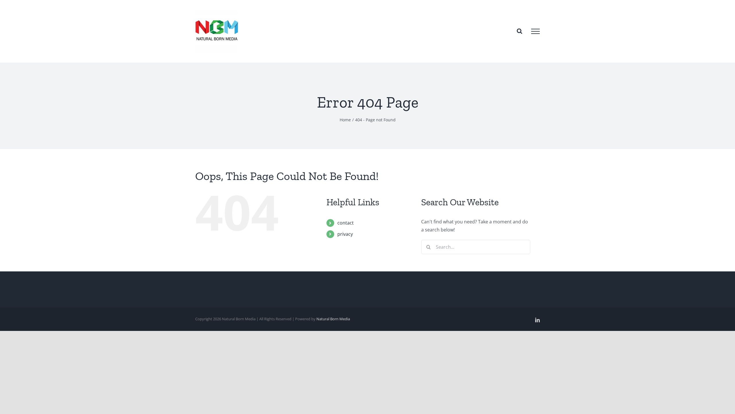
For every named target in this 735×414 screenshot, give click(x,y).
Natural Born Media (333, 318)
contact (345, 223)
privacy (345, 234)
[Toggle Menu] (535, 31)
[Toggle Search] (519, 31)
